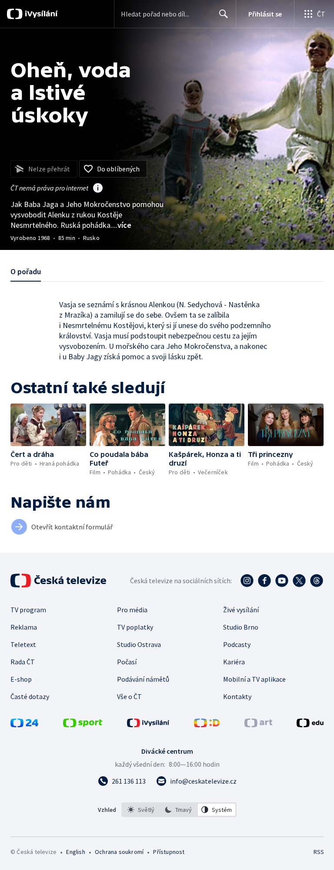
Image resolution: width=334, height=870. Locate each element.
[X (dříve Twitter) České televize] (299, 581)
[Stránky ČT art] (258, 724)
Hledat (223, 14)
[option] (141, 810)
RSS (319, 852)
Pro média (132, 609)
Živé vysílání (241, 609)
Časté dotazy (29, 696)
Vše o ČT (129, 696)
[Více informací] (98, 188)
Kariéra (234, 661)
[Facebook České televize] (264, 581)
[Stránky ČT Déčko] (207, 724)
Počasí (127, 661)
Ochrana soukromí (119, 852)
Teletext (23, 644)
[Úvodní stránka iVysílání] (40, 14)
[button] (48, 425)
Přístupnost (168, 852)
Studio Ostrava (139, 644)
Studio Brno (240, 627)
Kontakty (237, 696)
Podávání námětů (143, 679)
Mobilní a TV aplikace (254, 679)
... (121, 225)
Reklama (23, 627)
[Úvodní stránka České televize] (59, 581)
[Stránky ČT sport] (82, 724)
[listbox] (179, 809)
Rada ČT (22, 661)
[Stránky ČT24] (24, 724)
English (75, 852)
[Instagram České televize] (247, 581)
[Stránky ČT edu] (310, 724)
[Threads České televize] (317, 581)
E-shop (21, 679)
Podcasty (236, 644)
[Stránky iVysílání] (148, 724)
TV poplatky (135, 627)
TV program (28, 609)
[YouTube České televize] (282, 581)
